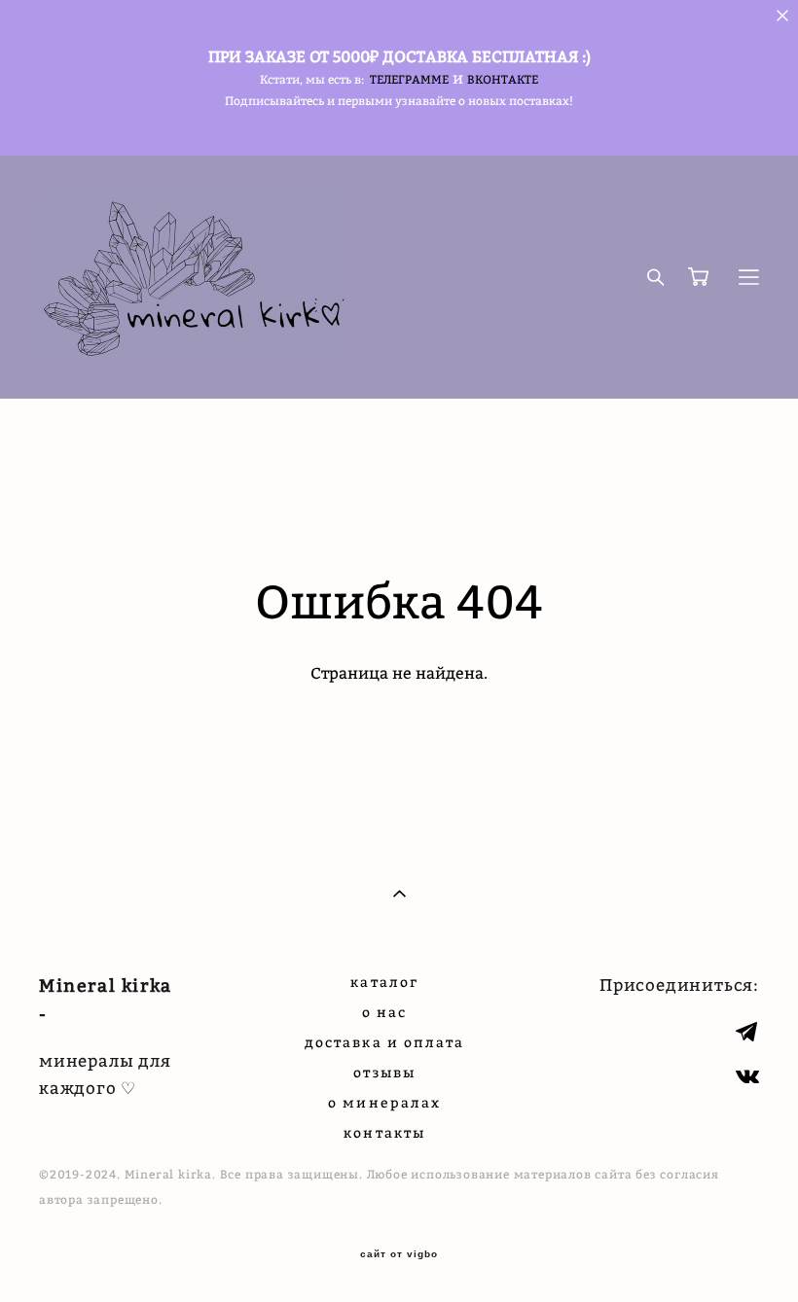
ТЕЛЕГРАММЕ (409, 79)
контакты (384, 1132)
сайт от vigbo (399, 1254)
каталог (384, 981)
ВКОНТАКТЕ (502, 79)
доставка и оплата (385, 1042)
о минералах (384, 1102)
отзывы (384, 1072)
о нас (385, 1012)
